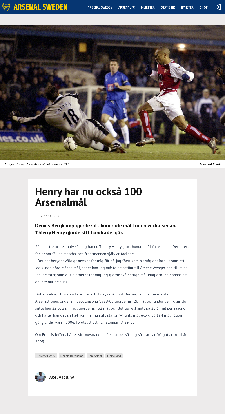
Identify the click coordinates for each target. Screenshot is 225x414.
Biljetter (148, 7)
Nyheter (187, 7)
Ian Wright (95, 356)
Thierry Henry (46, 356)
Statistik (168, 7)
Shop (204, 7)
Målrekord (114, 356)
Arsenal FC (126, 7)
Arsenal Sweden (100, 7)
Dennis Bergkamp (71, 356)
